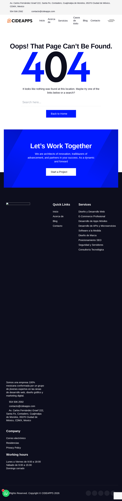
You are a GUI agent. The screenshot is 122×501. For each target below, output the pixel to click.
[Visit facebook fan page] (88, 493)
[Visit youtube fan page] (113, 493)
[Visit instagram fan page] (100, 493)
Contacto (95, 20)
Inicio (42, 20)
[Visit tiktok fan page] (107, 493)
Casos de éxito (76, 20)
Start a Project (59, 171)
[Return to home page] (20, 20)
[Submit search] (98, 101)
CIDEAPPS (47, 493)
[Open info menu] (111, 21)
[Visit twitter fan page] (94, 493)
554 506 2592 (16, 11)
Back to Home (59, 113)
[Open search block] (104, 20)
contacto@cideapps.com (43, 11)
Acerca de (51, 20)
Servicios (63, 20)
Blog (85, 20)
